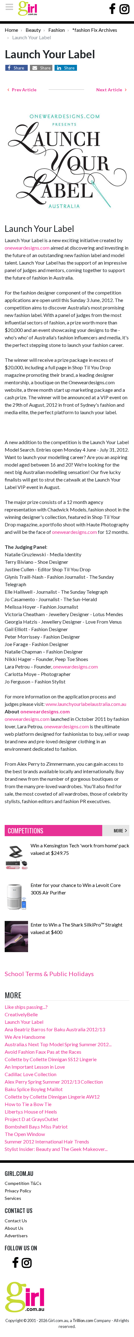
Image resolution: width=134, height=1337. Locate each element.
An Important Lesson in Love (35, 1067)
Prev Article (22, 89)
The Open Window (25, 1134)
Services (13, 1198)
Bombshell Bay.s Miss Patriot (36, 1126)
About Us (14, 1228)
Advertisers (16, 1235)
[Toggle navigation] (11, 6)
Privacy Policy (18, 1190)
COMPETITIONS (25, 830)
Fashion (56, 30)
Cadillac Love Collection (30, 1074)
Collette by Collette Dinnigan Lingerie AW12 (52, 1097)
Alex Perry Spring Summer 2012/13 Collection (54, 1082)
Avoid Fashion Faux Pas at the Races (43, 1052)
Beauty (33, 30)
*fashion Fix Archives (94, 30)
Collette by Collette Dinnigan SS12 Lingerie (51, 1059)
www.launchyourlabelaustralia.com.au (85, 704)
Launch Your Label (24, 1022)
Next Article (110, 89)
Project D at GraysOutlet (31, 1119)
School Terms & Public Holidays (49, 973)
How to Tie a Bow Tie (28, 1104)
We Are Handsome (25, 1037)
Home (11, 30)
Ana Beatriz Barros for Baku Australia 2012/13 (55, 1029)
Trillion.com (83, 1320)
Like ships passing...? (26, 1007)
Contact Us (16, 1220)
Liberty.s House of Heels (31, 1111)
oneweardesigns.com (27, 248)
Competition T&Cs (23, 1183)
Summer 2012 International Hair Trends (47, 1141)
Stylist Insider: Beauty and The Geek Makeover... (56, 1149)
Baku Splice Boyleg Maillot (34, 1089)
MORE (119, 830)
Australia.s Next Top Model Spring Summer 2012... (58, 1044)
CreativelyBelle (21, 1014)
